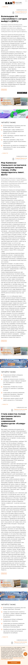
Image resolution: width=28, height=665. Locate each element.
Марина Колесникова (20, 409)
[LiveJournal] (26, 93)
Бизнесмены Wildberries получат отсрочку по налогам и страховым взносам (13, 388)
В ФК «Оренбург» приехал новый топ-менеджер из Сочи (14, 136)
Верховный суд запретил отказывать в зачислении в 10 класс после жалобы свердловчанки (15, 147)
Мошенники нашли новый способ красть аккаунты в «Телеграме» (13, 399)
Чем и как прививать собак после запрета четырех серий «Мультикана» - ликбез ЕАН (15, 141)
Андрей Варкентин (21, 11)
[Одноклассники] (20, 93)
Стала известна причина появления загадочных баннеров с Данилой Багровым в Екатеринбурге (13, 394)
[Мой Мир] (24, 93)
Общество (4, 89)
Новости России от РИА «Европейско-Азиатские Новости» (10, 3)
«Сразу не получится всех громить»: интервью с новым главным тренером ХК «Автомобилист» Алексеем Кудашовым (14, 382)
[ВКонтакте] (18, 93)
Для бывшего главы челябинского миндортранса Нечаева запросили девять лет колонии (13, 131)
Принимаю (14, 662)
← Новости (4, 6)
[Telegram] (22, 93)
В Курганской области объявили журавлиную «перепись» (13, 376)
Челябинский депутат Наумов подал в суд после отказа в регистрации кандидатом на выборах (14, 631)
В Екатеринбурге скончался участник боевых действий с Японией (14, 126)
